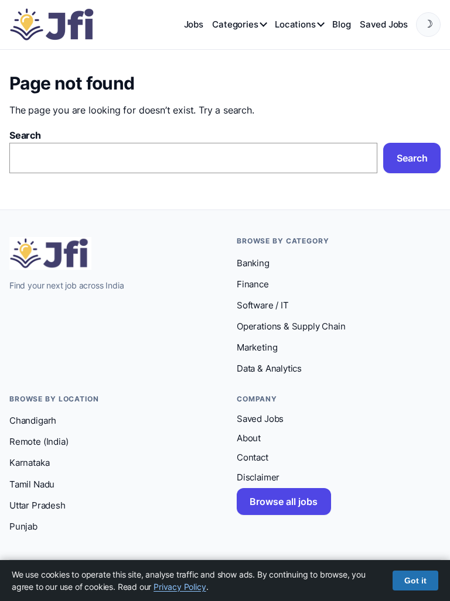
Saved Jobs (384, 24)
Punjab (23, 526)
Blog (341, 24)
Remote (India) (38, 442)
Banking (253, 263)
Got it (415, 580)
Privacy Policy (180, 587)
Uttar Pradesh (37, 505)
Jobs (193, 24)
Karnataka (29, 463)
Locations (295, 24)
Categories (235, 24)
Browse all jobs (284, 501)
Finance (253, 284)
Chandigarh (32, 420)
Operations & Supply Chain (291, 326)
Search (25, 135)
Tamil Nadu (31, 484)
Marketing (257, 347)
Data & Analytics (269, 368)
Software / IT (263, 305)
